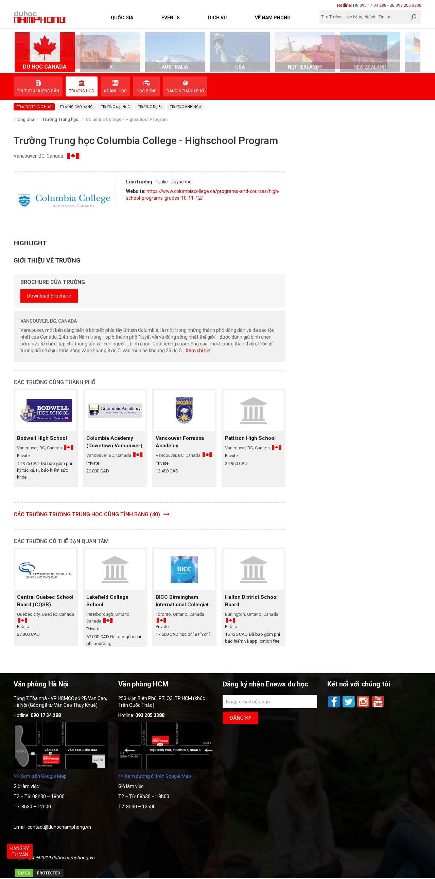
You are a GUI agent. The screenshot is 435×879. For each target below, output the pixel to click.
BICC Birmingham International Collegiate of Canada (184, 601)
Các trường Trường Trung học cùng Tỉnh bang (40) (87, 514)
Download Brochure (49, 296)
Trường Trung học (60, 119)
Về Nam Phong (273, 17)
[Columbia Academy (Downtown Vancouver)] (115, 410)
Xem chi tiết (198, 350)
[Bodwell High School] (45, 410)
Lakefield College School (107, 601)
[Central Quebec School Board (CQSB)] (45, 569)
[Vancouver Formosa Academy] (184, 410)
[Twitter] (349, 707)
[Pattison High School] (253, 410)
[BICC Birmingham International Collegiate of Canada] (184, 569)
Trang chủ (24, 119)
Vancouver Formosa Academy (180, 442)
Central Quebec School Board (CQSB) (45, 601)
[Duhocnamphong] (40, 16)
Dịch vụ (217, 17)
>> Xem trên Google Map (40, 776)
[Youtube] (378, 707)
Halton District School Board (251, 601)
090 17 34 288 (373, 5)
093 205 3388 (408, 5)
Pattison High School (250, 438)
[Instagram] (363, 707)
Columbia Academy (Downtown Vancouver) (114, 442)
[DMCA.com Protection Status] (39, 876)
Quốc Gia (122, 17)
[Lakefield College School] (115, 569)
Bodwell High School (42, 438)
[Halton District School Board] (253, 569)
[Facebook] (334, 707)
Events (170, 17)
